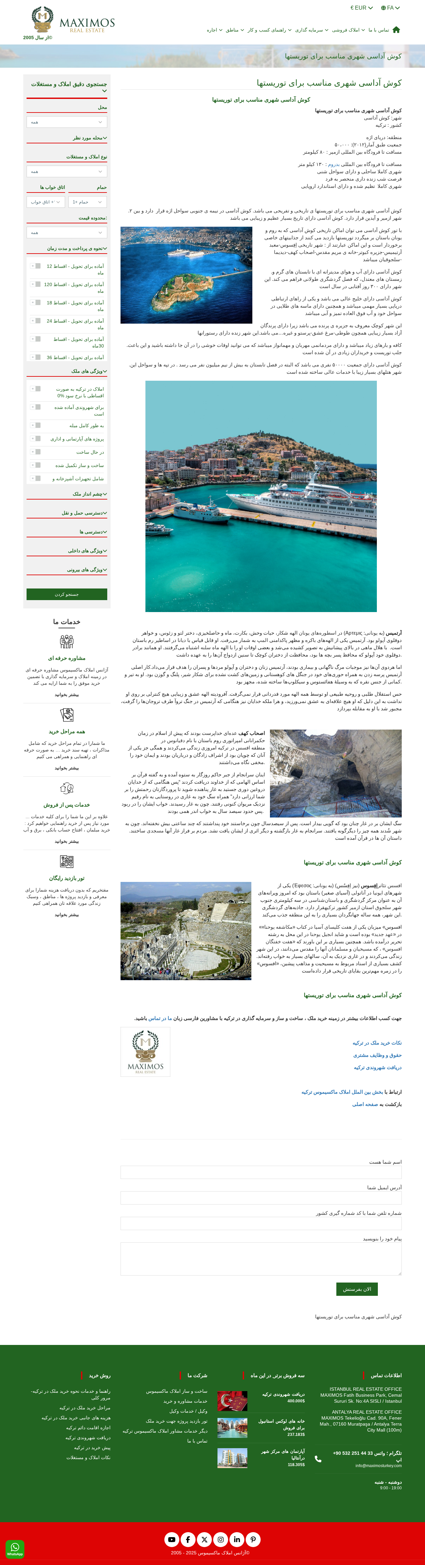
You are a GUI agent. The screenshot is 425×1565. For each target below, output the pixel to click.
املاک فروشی (346, 30)
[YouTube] (171, 1539)
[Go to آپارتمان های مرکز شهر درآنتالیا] (232, 1456)
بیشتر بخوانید (67, 694)
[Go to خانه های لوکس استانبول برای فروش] (232, 1426)
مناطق (232, 30)
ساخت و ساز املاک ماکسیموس (177, 1391)
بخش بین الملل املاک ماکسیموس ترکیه (342, 1092)
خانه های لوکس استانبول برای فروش (281, 1424)
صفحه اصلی (365, 1104)
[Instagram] (220, 1539)
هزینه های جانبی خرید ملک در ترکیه (76, 1417)
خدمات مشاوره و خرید (185, 1401)
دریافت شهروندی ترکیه (378, 1067)
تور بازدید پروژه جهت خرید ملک (177, 1421)
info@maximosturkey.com (379, 1465)
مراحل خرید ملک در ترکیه (85, 1407)
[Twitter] (204, 1539)
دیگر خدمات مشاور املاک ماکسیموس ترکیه (165, 1431)
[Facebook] (188, 1539)
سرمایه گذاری (309, 30)
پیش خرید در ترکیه (92, 1447)
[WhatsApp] (15, 1549)
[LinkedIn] (236, 1539)
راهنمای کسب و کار (267, 30)
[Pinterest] (253, 1539)
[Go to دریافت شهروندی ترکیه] (232, 1399)
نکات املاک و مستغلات (88, 1457)
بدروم (334, 164)
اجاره (212, 30)
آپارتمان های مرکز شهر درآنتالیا (283, 1454)
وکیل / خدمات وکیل (188, 1411)
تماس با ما (379, 30)
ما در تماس (160, 1018)
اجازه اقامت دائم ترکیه (88, 1427)
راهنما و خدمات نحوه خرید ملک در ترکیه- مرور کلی (71, 1394)
